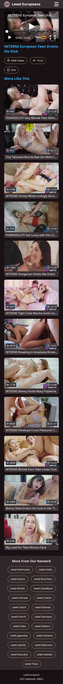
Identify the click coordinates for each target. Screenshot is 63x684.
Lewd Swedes (44, 654)
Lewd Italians (42, 626)
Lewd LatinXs (18, 645)
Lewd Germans (43, 616)
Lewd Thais (31, 663)
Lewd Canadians (43, 588)
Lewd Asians (18, 579)
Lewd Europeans (26, 4)
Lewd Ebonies (43, 607)
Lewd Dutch (19, 607)
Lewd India (19, 626)
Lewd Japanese (19, 635)
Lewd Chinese (20, 597)
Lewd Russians (19, 654)
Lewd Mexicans (43, 645)
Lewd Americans (20, 569)
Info (13, 70)
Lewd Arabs (45, 569)
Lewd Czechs (44, 597)
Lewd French (18, 616)
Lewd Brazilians (43, 579)
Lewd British (17, 588)
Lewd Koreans (44, 635)
